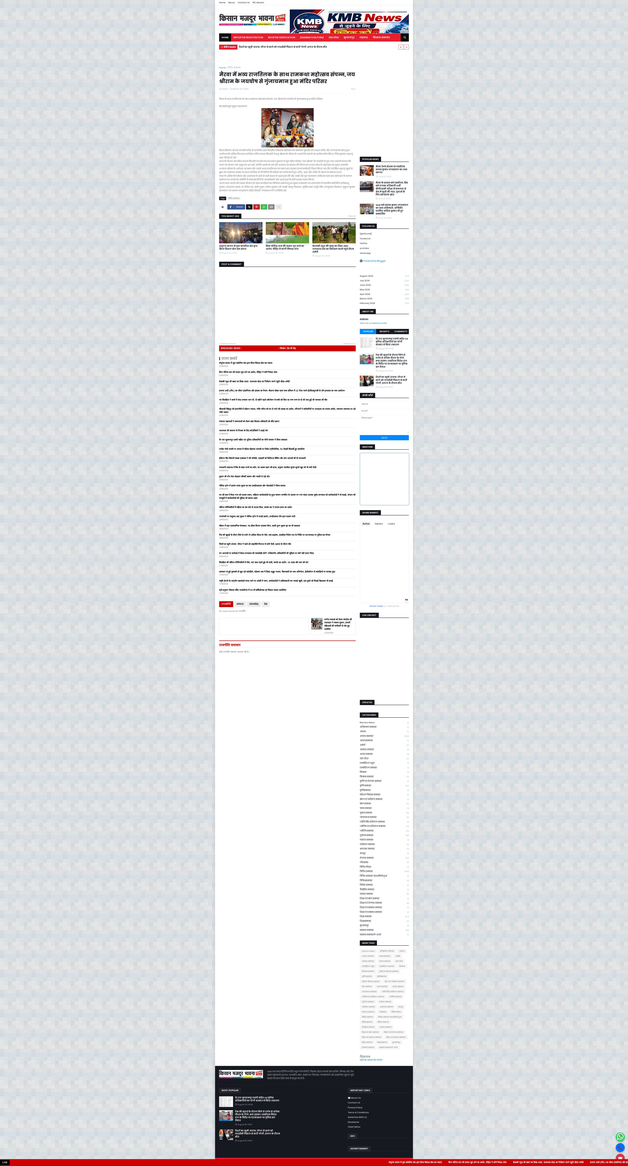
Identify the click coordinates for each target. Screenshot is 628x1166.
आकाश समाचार (384, 749)
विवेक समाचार (384, 884)
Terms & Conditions (358, 1112)
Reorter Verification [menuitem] (281, 37)
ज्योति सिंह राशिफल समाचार (384, 821)
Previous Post (228, 343)
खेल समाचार (384, 803)
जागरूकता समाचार (384, 817)
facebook (365, 238)
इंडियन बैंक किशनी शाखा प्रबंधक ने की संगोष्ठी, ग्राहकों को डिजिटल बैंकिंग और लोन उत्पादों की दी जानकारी (262, 458)
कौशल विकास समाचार (384, 794)
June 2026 (384, 285)
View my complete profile (373, 323)
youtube (364, 248)
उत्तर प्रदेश (384, 758)
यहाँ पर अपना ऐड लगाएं (371, 1060)
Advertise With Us (357, 1117)
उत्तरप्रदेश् (253, 604)
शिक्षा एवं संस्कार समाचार (384, 907)
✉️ (620, 1158)
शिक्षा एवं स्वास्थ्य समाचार (384, 912)
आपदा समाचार (384, 754)
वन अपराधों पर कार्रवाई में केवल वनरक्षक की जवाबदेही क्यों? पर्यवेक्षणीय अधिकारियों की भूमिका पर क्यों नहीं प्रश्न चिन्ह (266, 553)
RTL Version (258, 2)
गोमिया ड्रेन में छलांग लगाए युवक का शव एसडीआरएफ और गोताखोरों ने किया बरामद (252, 485)
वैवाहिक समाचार (384, 889)
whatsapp (365, 253)
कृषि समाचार (384, 785)
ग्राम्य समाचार (384, 808)
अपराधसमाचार (384, 740)
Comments (400, 331)
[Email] (271, 207)
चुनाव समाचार (384, 812)
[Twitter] (249, 207)
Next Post (349, 343)
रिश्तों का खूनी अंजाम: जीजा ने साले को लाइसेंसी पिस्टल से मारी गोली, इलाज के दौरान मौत (255, 544)
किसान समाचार (384, 776)
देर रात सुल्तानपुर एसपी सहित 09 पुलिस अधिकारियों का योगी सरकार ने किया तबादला (253, 439)
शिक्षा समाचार (384, 916)
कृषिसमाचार (384, 790)
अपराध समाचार (384, 736)
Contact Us (244, 2)
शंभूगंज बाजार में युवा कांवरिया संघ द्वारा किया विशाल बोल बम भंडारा (238, 248)
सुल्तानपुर (384, 925)
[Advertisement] (384, 103)
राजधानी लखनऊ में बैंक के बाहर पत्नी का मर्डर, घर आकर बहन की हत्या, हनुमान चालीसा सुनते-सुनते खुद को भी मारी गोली (298, 47)
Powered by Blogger (374, 261)
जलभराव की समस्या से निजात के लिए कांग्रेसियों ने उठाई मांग (243, 430)
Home (222, 2)
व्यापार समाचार (384, 893)
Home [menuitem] (225, 37)
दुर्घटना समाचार (384, 835)
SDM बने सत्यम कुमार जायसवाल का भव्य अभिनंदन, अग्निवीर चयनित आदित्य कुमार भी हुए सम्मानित (392, 210)
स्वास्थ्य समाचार (384, 930)
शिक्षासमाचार (384, 921)
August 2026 (384, 276)
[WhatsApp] (264, 207)
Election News (384, 722)
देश (265, 604)
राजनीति (226, 604)
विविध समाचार (234, 67)
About (231, 2)
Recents (384, 331)
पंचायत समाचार (384, 839)
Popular (368, 331)
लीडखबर (384, 862)
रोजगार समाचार (384, 857)
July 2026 (384, 280)
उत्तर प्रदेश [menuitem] (334, 37)
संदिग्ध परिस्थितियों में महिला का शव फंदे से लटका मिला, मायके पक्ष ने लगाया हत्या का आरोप (255, 507)
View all (352, 216)
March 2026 (384, 298)
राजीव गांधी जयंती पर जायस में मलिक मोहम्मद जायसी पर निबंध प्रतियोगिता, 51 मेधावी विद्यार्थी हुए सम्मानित (262, 449)
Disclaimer (353, 1122)
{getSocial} (366, 233)
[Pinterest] (256, 207)
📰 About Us (354, 1097)
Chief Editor (354, 1126)
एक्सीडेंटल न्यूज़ (384, 763)
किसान (384, 772)
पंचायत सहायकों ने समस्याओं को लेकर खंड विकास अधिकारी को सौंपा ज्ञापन (249, 421)
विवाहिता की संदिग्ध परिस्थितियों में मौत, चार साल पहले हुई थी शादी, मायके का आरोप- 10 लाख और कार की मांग (263, 562)
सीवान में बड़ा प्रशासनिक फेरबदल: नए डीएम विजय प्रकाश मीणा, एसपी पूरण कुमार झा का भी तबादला (259, 525)
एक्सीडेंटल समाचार (384, 767)
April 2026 (384, 294)
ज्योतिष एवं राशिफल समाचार (384, 826)
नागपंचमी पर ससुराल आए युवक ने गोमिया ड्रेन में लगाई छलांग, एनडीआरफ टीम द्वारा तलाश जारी (257, 516)
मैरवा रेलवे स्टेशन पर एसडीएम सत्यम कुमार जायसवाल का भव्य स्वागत (391, 169)
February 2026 (384, 303)
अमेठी (384, 745)
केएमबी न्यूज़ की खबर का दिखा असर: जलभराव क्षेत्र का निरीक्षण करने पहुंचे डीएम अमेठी (333, 249)
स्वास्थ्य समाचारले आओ (384, 934)
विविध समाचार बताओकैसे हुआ (384, 875)
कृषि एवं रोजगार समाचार (384, 781)
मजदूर (384, 853)
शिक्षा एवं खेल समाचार (384, 898)
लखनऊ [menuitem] (363, 37)
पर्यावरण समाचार (384, 844)
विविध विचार (384, 866)
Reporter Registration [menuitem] (248, 37)
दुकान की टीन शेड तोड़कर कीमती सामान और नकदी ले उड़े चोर (244, 476)
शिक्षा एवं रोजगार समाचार (384, 902)
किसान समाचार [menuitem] (381, 37)
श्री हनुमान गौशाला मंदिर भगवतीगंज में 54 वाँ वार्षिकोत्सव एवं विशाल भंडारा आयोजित (252, 590)
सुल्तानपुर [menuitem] (349, 37)
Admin (364, 319)
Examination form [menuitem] (312, 37)
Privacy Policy (355, 1107)
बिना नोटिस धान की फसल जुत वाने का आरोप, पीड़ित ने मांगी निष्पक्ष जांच (285, 248)
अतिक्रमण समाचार (384, 726)
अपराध (240, 604)
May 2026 (384, 289)
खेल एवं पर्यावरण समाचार (384, 799)
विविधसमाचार (384, 880)
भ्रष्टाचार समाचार (384, 848)
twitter (363, 243)
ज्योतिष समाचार (384, 830)
